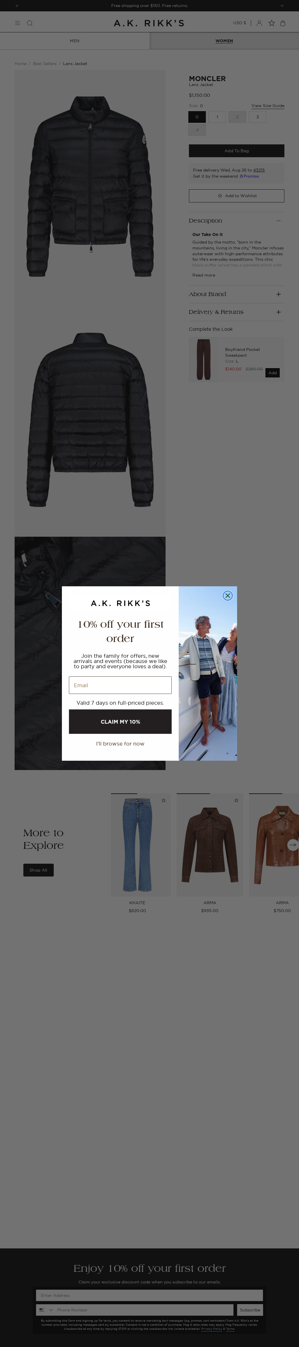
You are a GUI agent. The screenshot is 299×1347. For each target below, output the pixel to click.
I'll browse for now (120, 743)
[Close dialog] (227, 595)
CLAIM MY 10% (120, 722)
